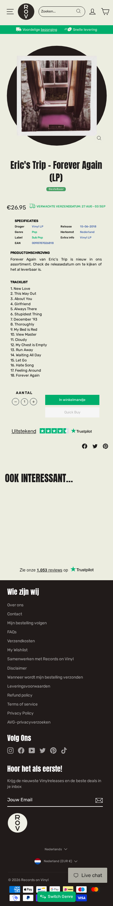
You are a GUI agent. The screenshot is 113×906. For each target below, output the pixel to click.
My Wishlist (17, 650)
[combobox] (58, 11)
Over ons (15, 605)
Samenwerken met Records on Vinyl (40, 659)
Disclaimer (17, 668)
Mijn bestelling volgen (27, 623)
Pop (34, 232)
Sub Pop (37, 237)
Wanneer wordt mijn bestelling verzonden (45, 677)
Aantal (24, 393)
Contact (14, 614)
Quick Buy (72, 412)
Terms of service (22, 704)
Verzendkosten (21, 641)
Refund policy (19, 695)
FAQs (12, 632)
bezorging (49, 30)
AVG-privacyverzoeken (28, 722)
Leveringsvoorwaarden (28, 686)
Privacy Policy (20, 713)
